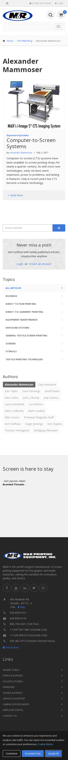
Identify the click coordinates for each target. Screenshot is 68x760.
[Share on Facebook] (7, 588)
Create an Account (40, 264)
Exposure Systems (18, 135)
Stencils (11, 351)
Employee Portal (13, 710)
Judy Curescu (51, 397)
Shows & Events (12, 692)
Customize (11, 753)
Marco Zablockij (14, 410)
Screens (11, 343)
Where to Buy (11, 670)
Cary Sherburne (47, 384)
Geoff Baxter (52, 391)
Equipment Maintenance (22, 319)
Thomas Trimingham (17, 430)
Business (11, 296)
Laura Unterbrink (14, 404)
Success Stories (13, 681)
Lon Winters (36, 404)
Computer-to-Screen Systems (31, 143)
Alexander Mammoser (21, 152)
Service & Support (14, 698)
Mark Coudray (36, 410)
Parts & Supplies (13, 675)
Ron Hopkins (54, 424)
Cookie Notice (45, 744)
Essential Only (33, 753)
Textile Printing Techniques (24, 359)
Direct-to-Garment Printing (24, 311)
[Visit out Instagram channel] (43, 588)
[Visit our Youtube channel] (16, 588)
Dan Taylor (11, 391)
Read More (12, 647)
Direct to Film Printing (21, 303)
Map (22, 607)
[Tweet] (34, 588)
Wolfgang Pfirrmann (45, 430)
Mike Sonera (12, 417)
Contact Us (10, 715)
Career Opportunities (16, 704)
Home (10, 40)
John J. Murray (31, 397)
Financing (9, 687)
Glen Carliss (11, 397)
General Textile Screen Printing (26, 335)
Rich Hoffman (13, 424)
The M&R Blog (24, 40)
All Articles (13, 288)
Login (20, 264)
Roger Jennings (34, 424)
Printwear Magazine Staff (38, 417)
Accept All (53, 753)
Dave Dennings (31, 391)
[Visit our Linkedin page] (25, 588)
